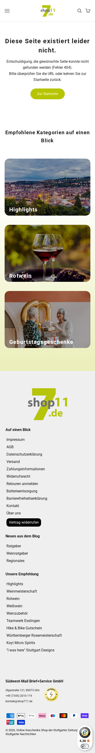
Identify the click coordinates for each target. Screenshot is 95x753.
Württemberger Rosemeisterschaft (34, 635)
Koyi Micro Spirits (20, 643)
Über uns (13, 513)
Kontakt (12, 506)
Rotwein (13, 598)
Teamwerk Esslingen (23, 621)
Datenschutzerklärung (24, 454)
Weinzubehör (17, 613)
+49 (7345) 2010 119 (19, 695)
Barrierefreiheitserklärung (26, 498)
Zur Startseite (47, 94)
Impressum (15, 439)
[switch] (85, 746)
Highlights (14, 584)
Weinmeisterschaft (21, 591)
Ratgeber (13, 546)
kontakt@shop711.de (19, 701)
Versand (13, 461)
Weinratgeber (17, 553)
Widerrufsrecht (18, 476)
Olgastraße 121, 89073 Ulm (23, 690)
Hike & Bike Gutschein (24, 628)
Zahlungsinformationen (25, 469)
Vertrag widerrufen (24, 522)
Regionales (15, 561)
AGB (10, 447)
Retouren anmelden (22, 484)
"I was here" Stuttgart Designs (30, 650)
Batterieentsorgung (21, 491)
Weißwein (14, 606)
